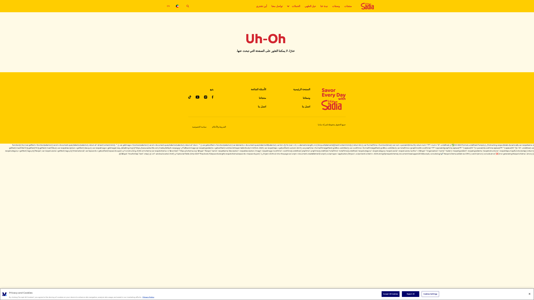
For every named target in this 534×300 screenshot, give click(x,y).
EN (168, 6)
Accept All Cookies (390, 294)
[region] (267, 294)
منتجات (348, 6)
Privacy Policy (148, 297)
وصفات (336, 6)
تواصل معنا (277, 6)
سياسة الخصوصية (199, 127)
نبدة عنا (324, 6)
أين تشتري (261, 6)
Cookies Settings (430, 294)
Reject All (410, 294)
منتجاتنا (262, 97)
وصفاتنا (306, 97)
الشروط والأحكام (219, 127)
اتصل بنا (306, 106)
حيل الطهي (310, 6)
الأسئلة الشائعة (258, 89)
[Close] (529, 294)
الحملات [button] (296, 6)
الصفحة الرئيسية (301, 89)
